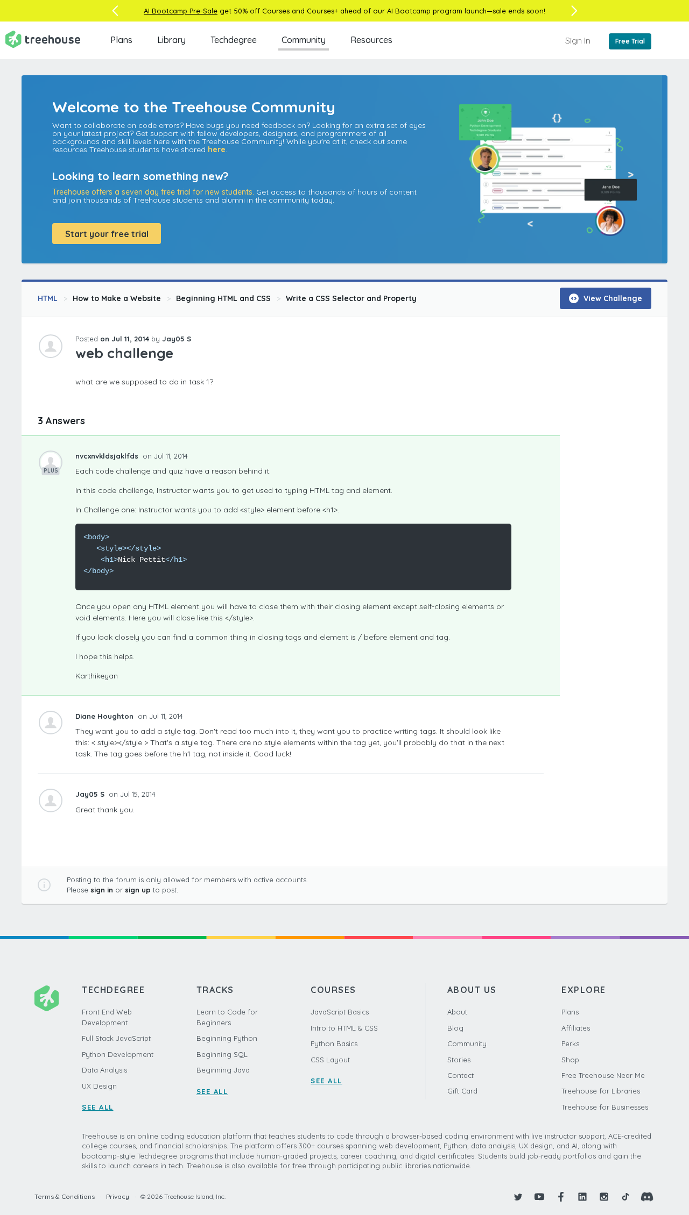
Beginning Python (226, 1038)
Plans (121, 39)
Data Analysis (104, 1070)
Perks (570, 1043)
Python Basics (334, 1043)
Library (171, 39)
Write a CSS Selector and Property (351, 298)
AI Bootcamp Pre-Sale (180, 10)
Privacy (117, 1196)
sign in (101, 889)
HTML (48, 298)
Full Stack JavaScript (116, 1038)
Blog (455, 1028)
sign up (138, 889)
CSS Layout (330, 1059)
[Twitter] (517, 1196)
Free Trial (630, 41)
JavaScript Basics (340, 1011)
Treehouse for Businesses (604, 1107)
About (457, 1011)
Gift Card (462, 1091)
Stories (458, 1059)
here (217, 149)
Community (304, 39)
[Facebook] (560, 1196)
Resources (371, 39)
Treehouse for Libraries (600, 1091)
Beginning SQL (222, 1054)
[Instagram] (603, 1196)
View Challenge (611, 298)
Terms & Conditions (64, 1196)
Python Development (117, 1054)
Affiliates (575, 1028)
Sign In (577, 40)
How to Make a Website (117, 298)
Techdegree (233, 39)
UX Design (99, 1086)
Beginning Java (223, 1070)
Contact (460, 1075)
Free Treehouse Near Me (603, 1075)
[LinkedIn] (582, 1196)
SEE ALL (98, 1107)
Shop (570, 1059)
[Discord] (647, 1196)
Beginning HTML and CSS (223, 298)
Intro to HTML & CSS (344, 1028)
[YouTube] (539, 1196)
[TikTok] (625, 1196)
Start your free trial (107, 233)
